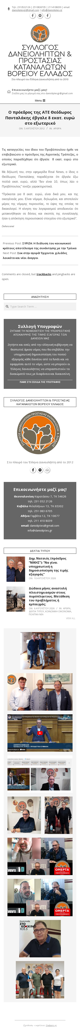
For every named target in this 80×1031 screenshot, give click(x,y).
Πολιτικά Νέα (36, 614)
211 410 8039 (43, 521)
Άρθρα (57, 128)
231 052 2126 (43, 501)
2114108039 (54, 7)
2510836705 (39, 7)
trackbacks (43, 274)
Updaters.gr (51, 1025)
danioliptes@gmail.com (44, 525)
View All (70, 618)
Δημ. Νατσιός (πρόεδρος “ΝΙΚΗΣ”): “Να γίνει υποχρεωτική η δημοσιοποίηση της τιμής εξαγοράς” (48, 566)
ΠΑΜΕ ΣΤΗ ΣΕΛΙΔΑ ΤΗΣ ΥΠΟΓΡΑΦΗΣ (40, 382)
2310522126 (23, 7)
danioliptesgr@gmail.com (25, 10)
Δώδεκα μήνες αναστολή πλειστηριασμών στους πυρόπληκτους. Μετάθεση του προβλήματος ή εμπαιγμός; (49, 596)
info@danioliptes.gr (51, 10)
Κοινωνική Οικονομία (58, 611)
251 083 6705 (43, 511)
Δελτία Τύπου (36, 611)
